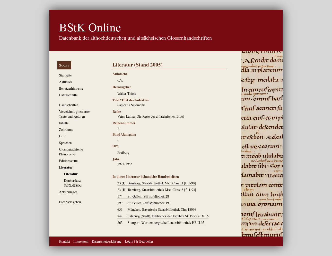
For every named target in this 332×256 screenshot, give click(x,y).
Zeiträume (66, 129)
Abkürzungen (68, 192)
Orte (62, 136)
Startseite (65, 75)
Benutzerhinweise (71, 88)
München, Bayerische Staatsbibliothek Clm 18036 (156, 209)
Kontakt (64, 241)
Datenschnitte (68, 95)
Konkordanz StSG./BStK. (73, 183)
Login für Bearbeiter (139, 241)
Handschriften (68, 105)
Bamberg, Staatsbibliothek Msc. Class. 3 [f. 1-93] (156, 189)
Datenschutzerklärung (107, 241)
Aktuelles (65, 81)
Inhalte (64, 123)
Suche (64, 65)
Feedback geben (70, 201)
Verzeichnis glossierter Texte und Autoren (74, 114)
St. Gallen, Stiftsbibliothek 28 (143, 196)
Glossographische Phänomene (71, 151)
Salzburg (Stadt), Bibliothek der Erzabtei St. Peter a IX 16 (163, 216)
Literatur (66, 167)
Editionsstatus (68, 160)
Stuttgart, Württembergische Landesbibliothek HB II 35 (160, 222)
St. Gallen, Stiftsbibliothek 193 (144, 202)
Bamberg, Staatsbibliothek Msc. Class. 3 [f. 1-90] (156, 183)
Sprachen (65, 142)
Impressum (80, 241)
